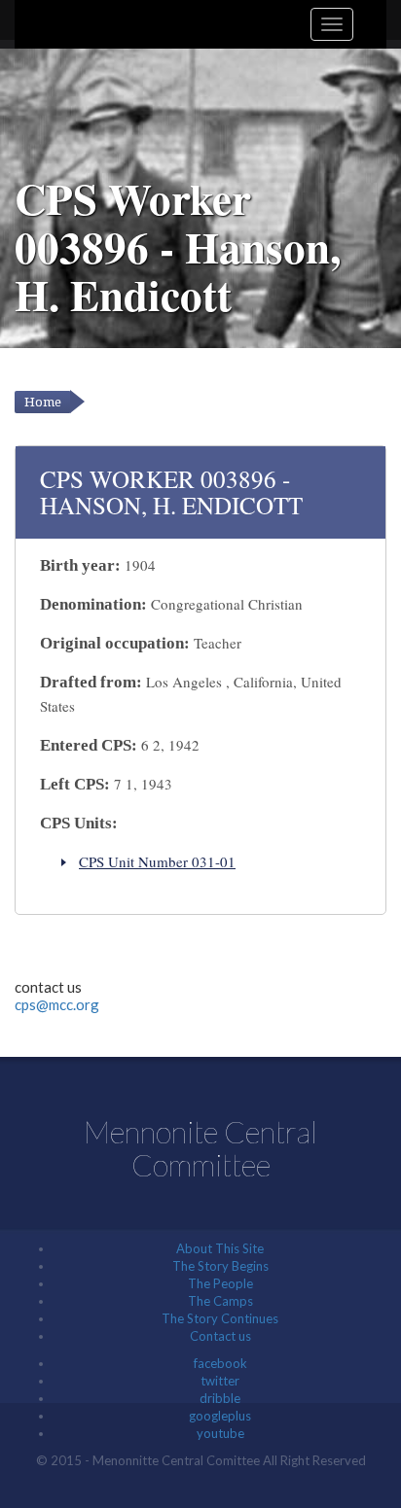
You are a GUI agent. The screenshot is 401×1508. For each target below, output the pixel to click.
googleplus (220, 1415)
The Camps (220, 1301)
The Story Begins (220, 1266)
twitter (219, 1380)
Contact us (220, 1336)
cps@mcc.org (57, 1004)
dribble (220, 1398)
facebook (220, 1363)
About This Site (220, 1248)
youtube (220, 1433)
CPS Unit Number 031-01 (157, 861)
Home (42, 402)
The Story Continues (220, 1318)
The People (220, 1283)
